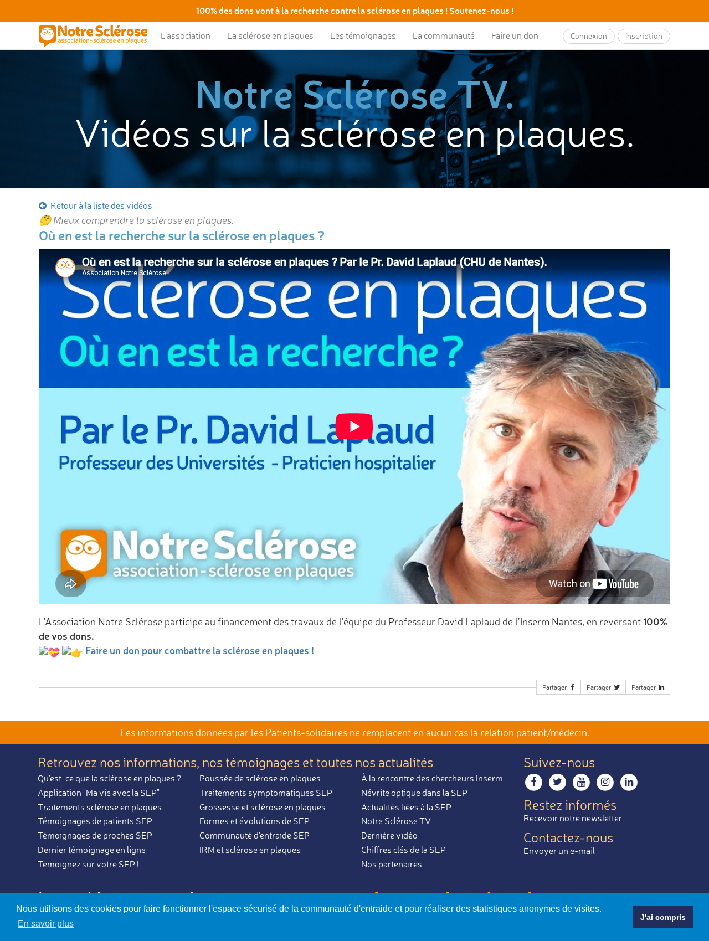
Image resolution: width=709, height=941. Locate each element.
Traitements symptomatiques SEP (265, 792)
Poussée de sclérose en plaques (260, 778)
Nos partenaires (391, 864)
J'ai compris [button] (663, 917)
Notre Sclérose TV (396, 820)
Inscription (643, 35)
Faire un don (514, 35)
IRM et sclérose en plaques (250, 849)
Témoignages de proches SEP (95, 835)
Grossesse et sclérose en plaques (262, 807)
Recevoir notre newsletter (572, 818)
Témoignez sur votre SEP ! (88, 864)
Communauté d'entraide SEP (254, 835)
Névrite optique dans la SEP (414, 792)
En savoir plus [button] (46, 923)
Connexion (589, 35)
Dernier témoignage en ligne (92, 849)
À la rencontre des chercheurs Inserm (432, 778)
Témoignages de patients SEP (95, 820)
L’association (185, 35)
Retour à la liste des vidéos (100, 205)
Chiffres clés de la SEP (403, 849)
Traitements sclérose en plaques (100, 807)
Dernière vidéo (389, 835)
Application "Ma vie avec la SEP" (99, 792)
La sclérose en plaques (270, 35)
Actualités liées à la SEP (406, 807)
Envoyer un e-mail (559, 850)
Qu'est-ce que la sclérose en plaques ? (110, 778)
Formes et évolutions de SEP (254, 820)
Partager (555, 687)
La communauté (444, 35)
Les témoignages (363, 35)
